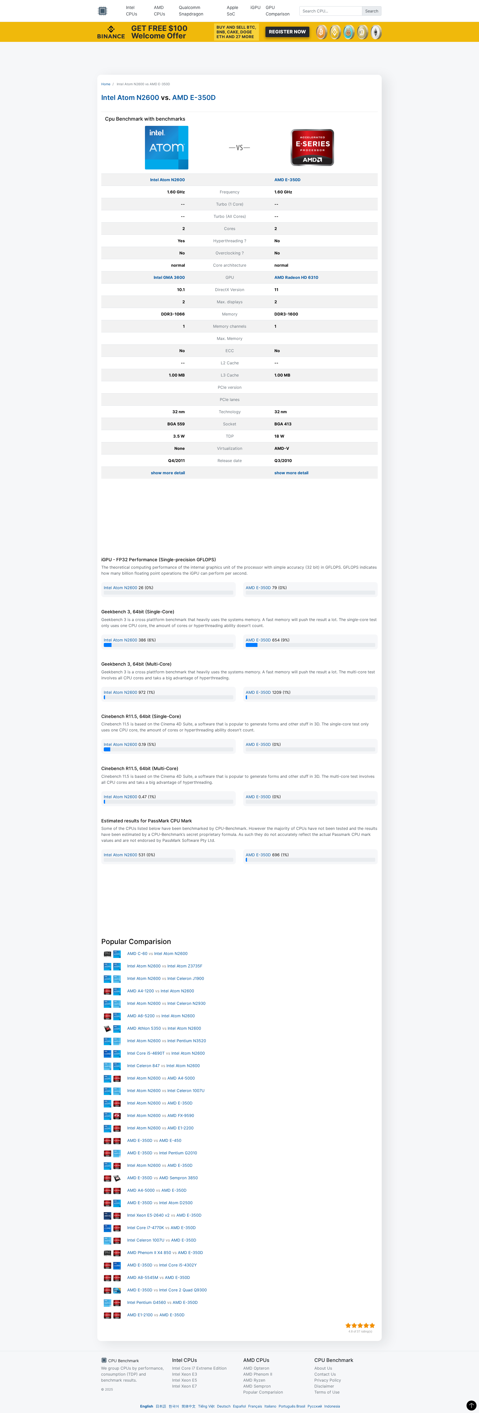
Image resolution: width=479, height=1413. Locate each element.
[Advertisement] (239, 58)
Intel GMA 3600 (169, 277)
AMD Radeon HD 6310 (296, 277)
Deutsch (224, 1406)
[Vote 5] (372, 1326)
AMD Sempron (257, 1386)
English (146, 1406)
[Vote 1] (348, 1326)
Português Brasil (292, 1406)
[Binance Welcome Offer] (111, 31)
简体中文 (189, 1406)
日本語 (161, 1406)
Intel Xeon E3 (184, 1374)
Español (239, 1406)
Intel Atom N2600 (130, 97)
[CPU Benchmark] (103, 11)
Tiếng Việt (206, 1406)
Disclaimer (324, 1386)
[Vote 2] (354, 1326)
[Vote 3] (360, 1326)
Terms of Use (327, 1392)
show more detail (168, 472)
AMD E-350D (194, 97)
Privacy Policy (327, 1380)
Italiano (270, 1406)
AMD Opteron (256, 1368)
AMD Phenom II (257, 1374)
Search (371, 10)
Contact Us (325, 1374)
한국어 (174, 1406)
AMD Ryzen (254, 1380)
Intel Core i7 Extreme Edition (199, 1368)
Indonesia (332, 1406)
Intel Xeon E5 (184, 1380)
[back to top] (472, 1406)
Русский (315, 1406)
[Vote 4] (366, 1326)
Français (255, 1406)
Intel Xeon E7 (184, 1386)
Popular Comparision (263, 1392)
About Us (323, 1368)
